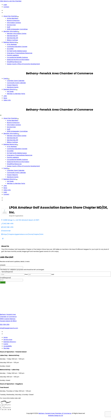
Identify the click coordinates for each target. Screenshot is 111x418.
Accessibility (7, 346)
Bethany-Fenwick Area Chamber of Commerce (55, 413)
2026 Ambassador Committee (17, 29)
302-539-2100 (4, 325)
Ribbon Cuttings (12, 40)
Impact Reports (12, 85)
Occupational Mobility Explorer (17, 57)
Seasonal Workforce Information (18, 60)
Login (5, 5)
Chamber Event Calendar (15, 81)
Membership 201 (12, 38)
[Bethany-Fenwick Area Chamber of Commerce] (13, 73)
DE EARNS (10, 49)
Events (5, 78)
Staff (8, 27)
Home (5, 337)
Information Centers (14, 23)
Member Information (10, 31)
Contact (6, 7)
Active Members (12, 18)
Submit (3, 282)
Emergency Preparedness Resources (19, 53)
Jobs (5, 96)
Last (52, 274)
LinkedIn (2, 265)
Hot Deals (10, 91)
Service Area (11, 25)
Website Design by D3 (55, 416)
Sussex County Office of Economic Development (23, 64)
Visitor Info (7, 100)
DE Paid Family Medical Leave (17, 51)
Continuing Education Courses (17, 47)
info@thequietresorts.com (9, 328)
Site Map (6, 348)
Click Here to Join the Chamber (11, 1)
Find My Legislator (13, 55)
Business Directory (9, 89)
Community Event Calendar (16, 83)
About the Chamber (10, 16)
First (26, 274)
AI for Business (12, 44)
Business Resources (10, 42)
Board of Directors (13, 20)
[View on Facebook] (2, 240)
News (5, 98)
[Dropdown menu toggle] (18, 16)
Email (5, 278)
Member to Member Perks (16, 94)
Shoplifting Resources (14, 62)
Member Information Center (16, 34)
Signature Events (12, 87)
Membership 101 (12, 36)
